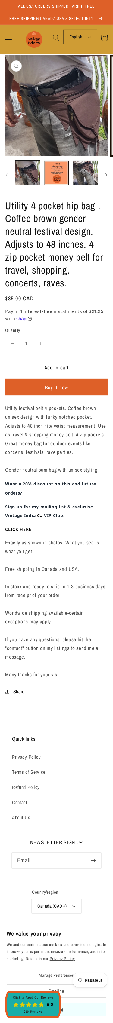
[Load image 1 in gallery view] (27, 172)
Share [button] (18, 691)
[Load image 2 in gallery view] (56, 172)
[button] (8, 39)
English (76, 37)
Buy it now (56, 387)
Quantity (12, 330)
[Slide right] (106, 174)
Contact (19, 802)
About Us (21, 817)
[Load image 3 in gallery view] (85, 172)
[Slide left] (6, 174)
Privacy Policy (26, 757)
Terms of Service (29, 772)
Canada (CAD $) (52, 906)
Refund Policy (26, 787)
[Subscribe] (93, 860)
